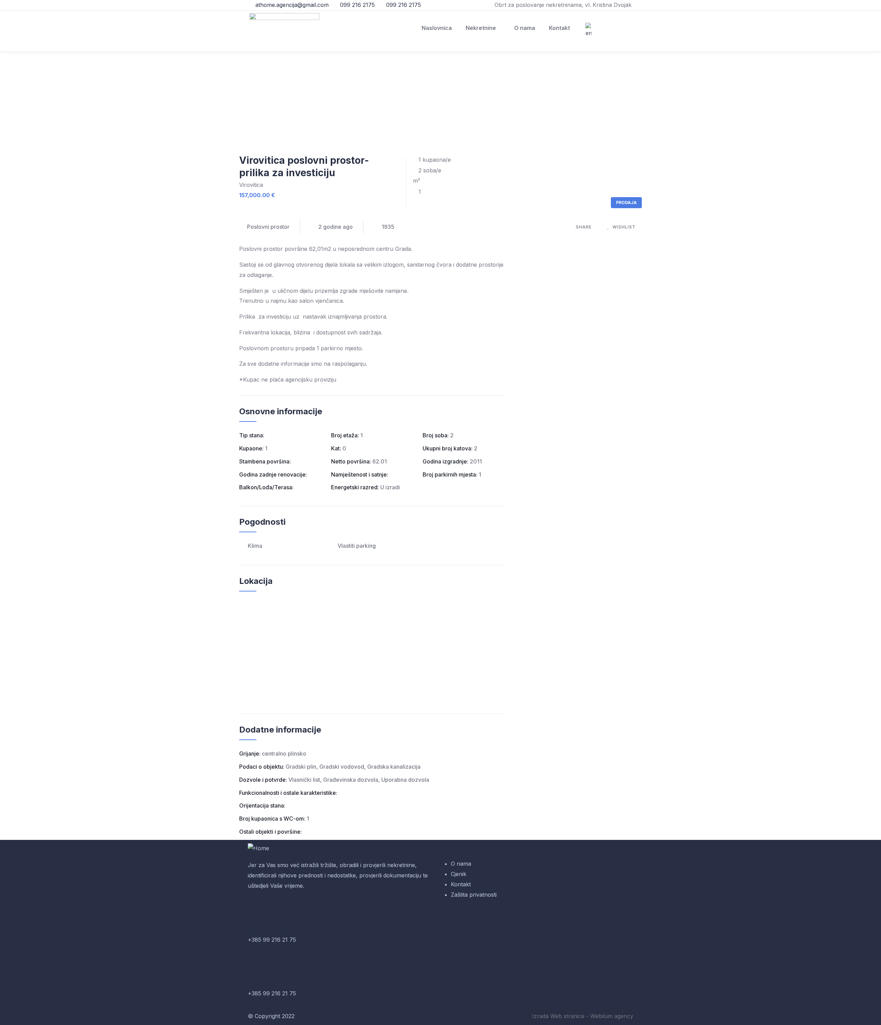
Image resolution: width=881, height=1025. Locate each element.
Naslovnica (437, 27)
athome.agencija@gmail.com (291, 4)
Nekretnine (481, 27)
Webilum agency (611, 1016)
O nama (524, 27)
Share (584, 226)
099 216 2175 (356, 4)
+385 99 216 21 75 (272, 939)
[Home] (258, 848)
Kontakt (559, 27)
